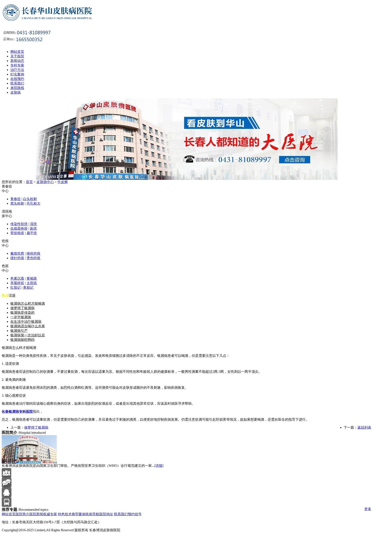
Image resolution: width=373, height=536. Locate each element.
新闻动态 (17, 61)
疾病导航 (92, 514)
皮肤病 (15, 92)
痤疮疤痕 (33, 253)
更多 (367, 509)
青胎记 (28, 287)
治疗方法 (17, 70)
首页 (29, 182)
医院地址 (106, 514)
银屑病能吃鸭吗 (22, 340)
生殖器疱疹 (19, 228)
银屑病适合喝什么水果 (27, 326)
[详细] (158, 465)
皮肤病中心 (45, 182)
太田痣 (32, 283)
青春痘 (15, 199)
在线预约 (17, 79)
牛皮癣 (62, 182)
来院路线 (17, 88)
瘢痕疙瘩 (17, 253)
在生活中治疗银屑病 (25, 321)
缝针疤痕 (17, 258)
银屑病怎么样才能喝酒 (27, 303)
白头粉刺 (30, 199)
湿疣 (33, 224)
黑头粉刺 (17, 203)
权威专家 (50, 514)
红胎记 (15, 287)
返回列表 (364, 427)
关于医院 (17, 56)
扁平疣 (32, 233)
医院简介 (22, 514)
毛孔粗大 (33, 203)
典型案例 (78, 514)
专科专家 (17, 65)
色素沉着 (17, 278)
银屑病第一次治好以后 (27, 335)
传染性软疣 (19, 224)
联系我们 (17, 83)
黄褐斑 (32, 278)
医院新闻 (36, 514)
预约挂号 (135, 514)
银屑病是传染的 (22, 312)
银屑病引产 (19, 330)
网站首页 (17, 51)
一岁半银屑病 (20, 317)
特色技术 (65, 514)
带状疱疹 (17, 233)
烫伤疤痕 (33, 258)
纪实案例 (17, 74)
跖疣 (33, 228)
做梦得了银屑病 (22, 308)
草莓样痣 (17, 283)
